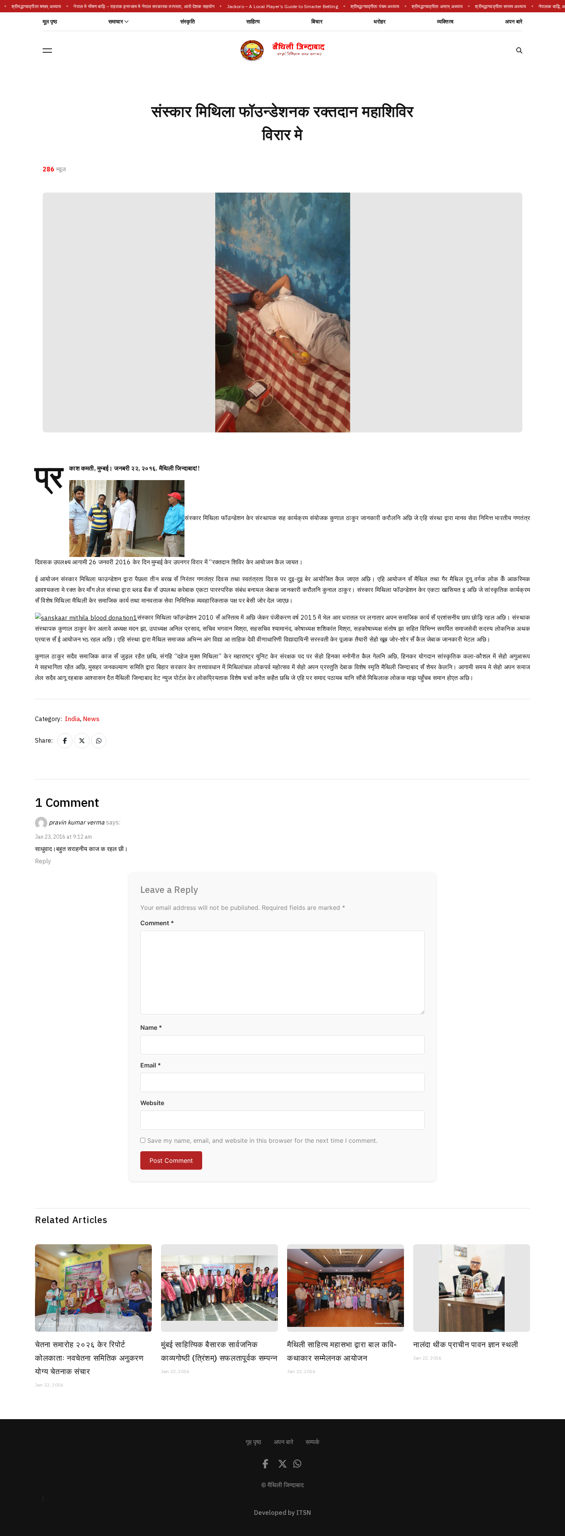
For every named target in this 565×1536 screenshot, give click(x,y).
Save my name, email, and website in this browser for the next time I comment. (262, 1140)
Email (150, 1065)
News (91, 719)
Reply (43, 861)
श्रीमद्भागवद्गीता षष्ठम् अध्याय (32, 6)
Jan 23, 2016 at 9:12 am (63, 837)
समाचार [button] (115, 22)
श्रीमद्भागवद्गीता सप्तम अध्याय (496, 6)
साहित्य (253, 22)
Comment (157, 923)
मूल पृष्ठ (50, 22)
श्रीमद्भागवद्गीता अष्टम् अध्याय (433, 6)
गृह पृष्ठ (253, 1442)
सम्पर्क (312, 1442)
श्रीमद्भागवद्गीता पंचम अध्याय (370, 6)
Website (152, 1103)
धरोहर (380, 22)
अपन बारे (513, 22)
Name (151, 1027)
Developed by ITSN (282, 1513)
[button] (47, 50)
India (73, 719)
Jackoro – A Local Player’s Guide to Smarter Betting (278, 6)
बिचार (316, 22)
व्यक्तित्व (445, 22)
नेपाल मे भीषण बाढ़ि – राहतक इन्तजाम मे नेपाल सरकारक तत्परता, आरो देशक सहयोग (139, 6)
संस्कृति (187, 22)
